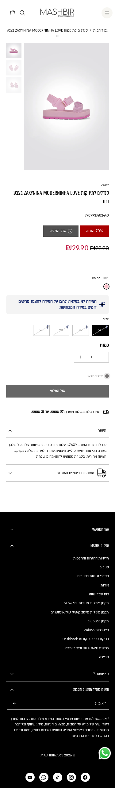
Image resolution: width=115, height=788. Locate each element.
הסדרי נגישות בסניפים (93, 576)
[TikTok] (57, 777)
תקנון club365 (98, 621)
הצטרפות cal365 (96, 630)
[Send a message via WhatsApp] (105, 753)
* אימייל (100, 703)
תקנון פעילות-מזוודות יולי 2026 (86, 603)
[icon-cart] (13, 13)
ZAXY (105, 185)
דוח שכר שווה (99, 594)
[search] (22, 13)
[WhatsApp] (43, 777)
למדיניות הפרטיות (84, 736)
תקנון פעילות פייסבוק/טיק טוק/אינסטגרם (80, 612)
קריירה (104, 657)
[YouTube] (30, 777)
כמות (104, 345)
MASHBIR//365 (51, 755)
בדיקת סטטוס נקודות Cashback (86, 639)
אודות (105, 585)
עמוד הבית (100, 30)
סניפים (104, 567)
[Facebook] (85, 777)
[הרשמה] (14, 704)
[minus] (102, 357)
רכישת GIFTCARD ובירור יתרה (87, 648)
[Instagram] (71, 777)
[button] (57, 391)
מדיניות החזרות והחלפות (91, 558)
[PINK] (106, 286)
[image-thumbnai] (13, 50)
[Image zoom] (66, 106)
